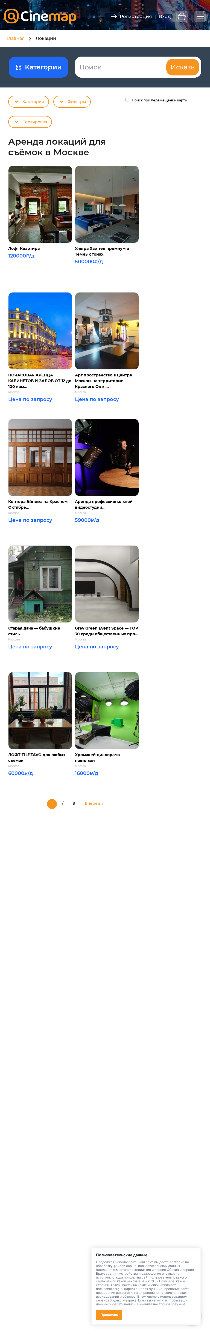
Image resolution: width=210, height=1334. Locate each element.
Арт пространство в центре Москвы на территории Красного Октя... (103, 381)
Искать (183, 67)
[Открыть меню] (200, 16)
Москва (13, 392)
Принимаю (109, 1315)
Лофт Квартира (24, 248)
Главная (16, 38)
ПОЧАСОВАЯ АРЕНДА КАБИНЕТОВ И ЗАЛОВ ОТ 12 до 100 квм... (39, 381)
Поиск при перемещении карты (160, 100)
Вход (165, 16)
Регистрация (136, 16)
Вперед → (94, 803)
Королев (14, 639)
